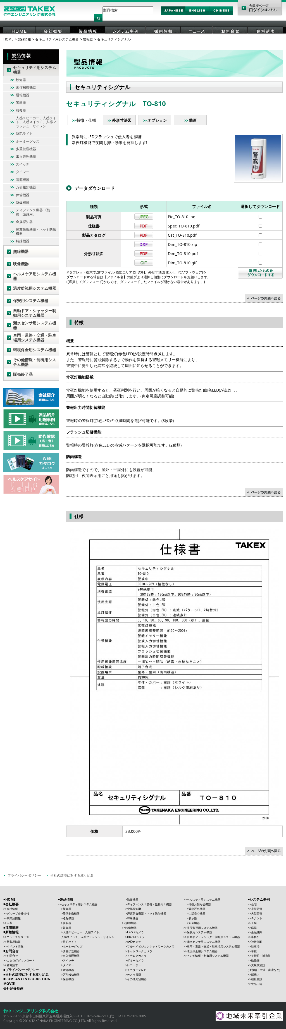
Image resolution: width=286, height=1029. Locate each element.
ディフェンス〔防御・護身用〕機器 (149, 904)
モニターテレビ (137, 970)
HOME (20, 38)
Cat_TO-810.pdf (182, 235)
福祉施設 (256, 979)
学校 (254, 951)
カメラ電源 (134, 975)
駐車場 (255, 946)
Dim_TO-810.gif (182, 262)
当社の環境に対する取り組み (72, 875)
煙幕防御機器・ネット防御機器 (36, 231)
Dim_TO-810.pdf (183, 253)
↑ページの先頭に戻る (264, 298)
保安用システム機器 (30, 300)
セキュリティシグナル (114, 39)
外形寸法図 (122, 120)
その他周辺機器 (137, 979)
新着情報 (12, 932)
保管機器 (22, 195)
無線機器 (21, 251)
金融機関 (256, 932)
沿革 (9, 923)
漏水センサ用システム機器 (34, 325)
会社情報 (12, 909)
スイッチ (22, 164)
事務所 (255, 937)
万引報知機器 (26, 187)
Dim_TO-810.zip (182, 244)
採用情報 (163, 38)
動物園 (255, 960)
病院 (254, 928)
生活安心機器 (197, 913)
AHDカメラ (134, 942)
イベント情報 (15, 946)
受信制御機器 (26, 87)
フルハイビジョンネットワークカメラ (151, 946)
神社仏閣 (256, 942)
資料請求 (265, 38)
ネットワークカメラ (139, 951)
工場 (254, 923)
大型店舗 (256, 913)
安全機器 (194, 923)
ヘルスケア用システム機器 (34, 276)
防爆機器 (22, 202)
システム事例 (126, 38)
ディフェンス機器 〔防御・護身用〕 (33, 212)
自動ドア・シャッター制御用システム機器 (34, 313)
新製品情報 (14, 942)
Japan (173, 14)
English (197, 14)
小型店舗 (256, 909)
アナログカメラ (137, 956)
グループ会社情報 (18, 913)
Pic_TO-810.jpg (182, 216)
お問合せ (230, 38)
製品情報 (88, 38)
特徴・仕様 (86, 120)
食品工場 (256, 984)
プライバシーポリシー (24, 875)
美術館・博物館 (261, 956)
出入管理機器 (26, 156)
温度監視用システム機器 (34, 288)
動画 (193, 120)
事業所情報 (14, 918)
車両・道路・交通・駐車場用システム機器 (34, 337)
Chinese (221, 14)
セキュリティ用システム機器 (57, 39)
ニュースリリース (18, 937)
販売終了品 (23, 374)
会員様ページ (260, 8)
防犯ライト (24, 133)
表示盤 (193, 918)
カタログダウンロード (21, 960)
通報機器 (22, 95)
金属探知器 (24, 221)
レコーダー (134, 965)
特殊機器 (22, 241)
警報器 (88, 39)
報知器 (21, 110)
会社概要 (53, 38)
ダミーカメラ (135, 960)
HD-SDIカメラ (135, 937)
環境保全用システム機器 (34, 349)
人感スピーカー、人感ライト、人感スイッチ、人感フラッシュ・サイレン (36, 122)
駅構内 (255, 975)
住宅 (254, 904)
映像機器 (21, 263)
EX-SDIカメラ (135, 932)
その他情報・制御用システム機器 (34, 362)
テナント (256, 918)
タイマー (22, 171)
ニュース (197, 38)
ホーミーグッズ (27, 141)
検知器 (21, 79)
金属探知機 (134, 909)
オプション (157, 120)
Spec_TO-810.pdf (183, 226)
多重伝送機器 (26, 149)
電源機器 (22, 179)
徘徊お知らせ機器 (200, 904)
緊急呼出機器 (197, 909)
